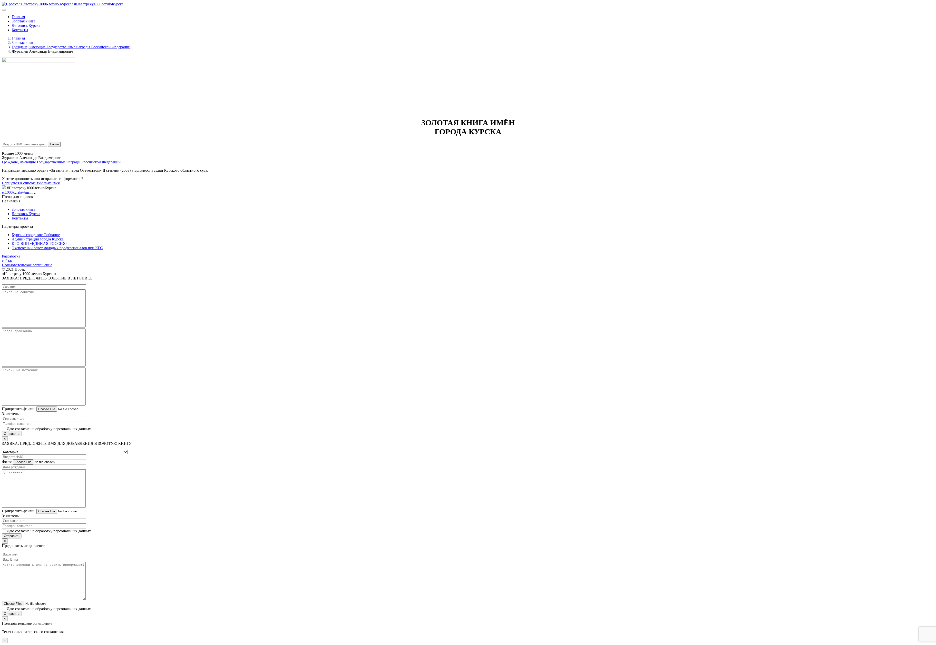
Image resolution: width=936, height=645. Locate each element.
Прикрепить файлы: (18, 409)
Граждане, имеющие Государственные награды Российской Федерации (61, 162)
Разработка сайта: (11, 258)
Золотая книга (23, 21)
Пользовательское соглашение (27, 265)
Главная (18, 17)
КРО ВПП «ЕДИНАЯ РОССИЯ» (40, 243)
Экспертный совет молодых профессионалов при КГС (57, 248)
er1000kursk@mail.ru (19, 192)
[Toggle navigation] (4, 9)
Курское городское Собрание (36, 235)
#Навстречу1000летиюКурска (99, 4)
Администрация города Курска (38, 239)
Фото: (7, 462)
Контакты (20, 30)
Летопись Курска (26, 25)
